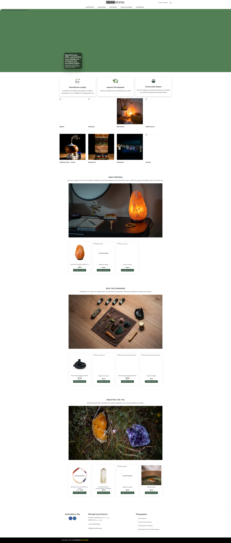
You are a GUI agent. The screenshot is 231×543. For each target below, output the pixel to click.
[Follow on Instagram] (74, 518)
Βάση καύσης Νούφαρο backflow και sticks (79, 376)
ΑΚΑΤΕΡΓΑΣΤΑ (90, 7)
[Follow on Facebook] (70, 518)
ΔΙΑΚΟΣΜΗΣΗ (140, 7)
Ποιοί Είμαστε (142, 518)
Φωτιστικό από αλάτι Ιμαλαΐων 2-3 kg (80, 265)
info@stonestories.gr (95, 528)
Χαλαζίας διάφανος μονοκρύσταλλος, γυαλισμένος (103, 487)
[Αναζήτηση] (155, 2)
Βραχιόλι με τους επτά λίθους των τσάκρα (79, 487)
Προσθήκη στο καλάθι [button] (79, 270)
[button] (170, 3)
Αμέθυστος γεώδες (103, 264)
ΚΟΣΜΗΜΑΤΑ (113, 7)
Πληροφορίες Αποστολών (145, 525)
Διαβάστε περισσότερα (103, 270)
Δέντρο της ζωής (127, 264)
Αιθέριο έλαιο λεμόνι (103, 376)
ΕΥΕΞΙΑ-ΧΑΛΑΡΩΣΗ (126, 7)
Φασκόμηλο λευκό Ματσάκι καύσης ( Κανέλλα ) (127, 376)
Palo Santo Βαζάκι (151, 376)
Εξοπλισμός (102, 7)
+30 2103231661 (94, 524)
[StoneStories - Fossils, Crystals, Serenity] (115, 2)
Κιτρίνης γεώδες (151, 487)
